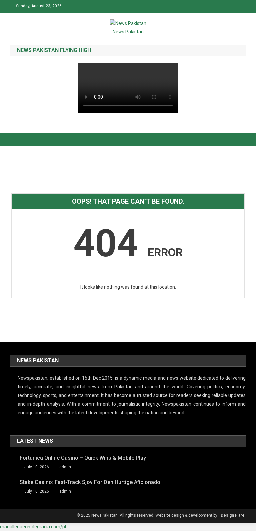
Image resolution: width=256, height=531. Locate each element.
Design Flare (233, 515)
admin (65, 467)
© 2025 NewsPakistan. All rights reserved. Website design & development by (147, 515)
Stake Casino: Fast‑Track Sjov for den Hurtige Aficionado (90, 482)
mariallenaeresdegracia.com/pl (33, 526)
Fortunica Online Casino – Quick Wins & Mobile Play (83, 458)
